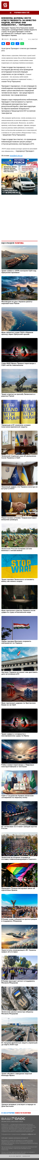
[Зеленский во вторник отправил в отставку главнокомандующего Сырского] (19, 844)
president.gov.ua (16, 155)
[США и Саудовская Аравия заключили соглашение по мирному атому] (19, 782)
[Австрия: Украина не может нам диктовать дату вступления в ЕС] (19, 659)
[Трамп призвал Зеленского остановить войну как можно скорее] (19, 566)
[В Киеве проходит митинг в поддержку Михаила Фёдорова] (19, 968)
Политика (14, 39)
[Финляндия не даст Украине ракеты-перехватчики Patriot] (19, 288)
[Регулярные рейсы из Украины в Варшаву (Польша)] (19, 176)
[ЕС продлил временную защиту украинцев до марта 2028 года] (19, 1029)
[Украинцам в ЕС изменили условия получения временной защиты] (19, 412)
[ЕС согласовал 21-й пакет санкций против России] (19, 813)
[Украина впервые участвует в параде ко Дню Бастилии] (19, 1091)
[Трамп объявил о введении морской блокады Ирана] (19, 1060)
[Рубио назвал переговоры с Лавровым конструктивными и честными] (19, 751)
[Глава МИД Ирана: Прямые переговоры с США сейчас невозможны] (19, 350)
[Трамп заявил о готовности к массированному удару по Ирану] (19, 721)
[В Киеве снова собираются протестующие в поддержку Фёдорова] (19, 906)
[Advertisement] (19, 217)
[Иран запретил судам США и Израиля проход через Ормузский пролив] (19, 319)
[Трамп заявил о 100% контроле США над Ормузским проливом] (19, 257)
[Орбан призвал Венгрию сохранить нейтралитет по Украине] (19, 628)
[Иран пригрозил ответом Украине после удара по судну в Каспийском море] (19, 597)
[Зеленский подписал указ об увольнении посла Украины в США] (19, 443)
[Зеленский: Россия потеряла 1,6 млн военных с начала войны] (19, 535)
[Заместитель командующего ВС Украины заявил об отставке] (19, 937)
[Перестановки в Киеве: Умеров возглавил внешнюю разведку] (19, 504)
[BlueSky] (3, 43)
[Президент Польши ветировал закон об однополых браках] (19, 875)
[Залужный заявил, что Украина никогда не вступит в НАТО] (19, 474)
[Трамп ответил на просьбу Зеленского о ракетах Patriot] (19, 381)
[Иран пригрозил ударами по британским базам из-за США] (19, 690)
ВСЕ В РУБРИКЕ (17, 1113)
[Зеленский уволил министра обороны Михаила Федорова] (19, 999)
